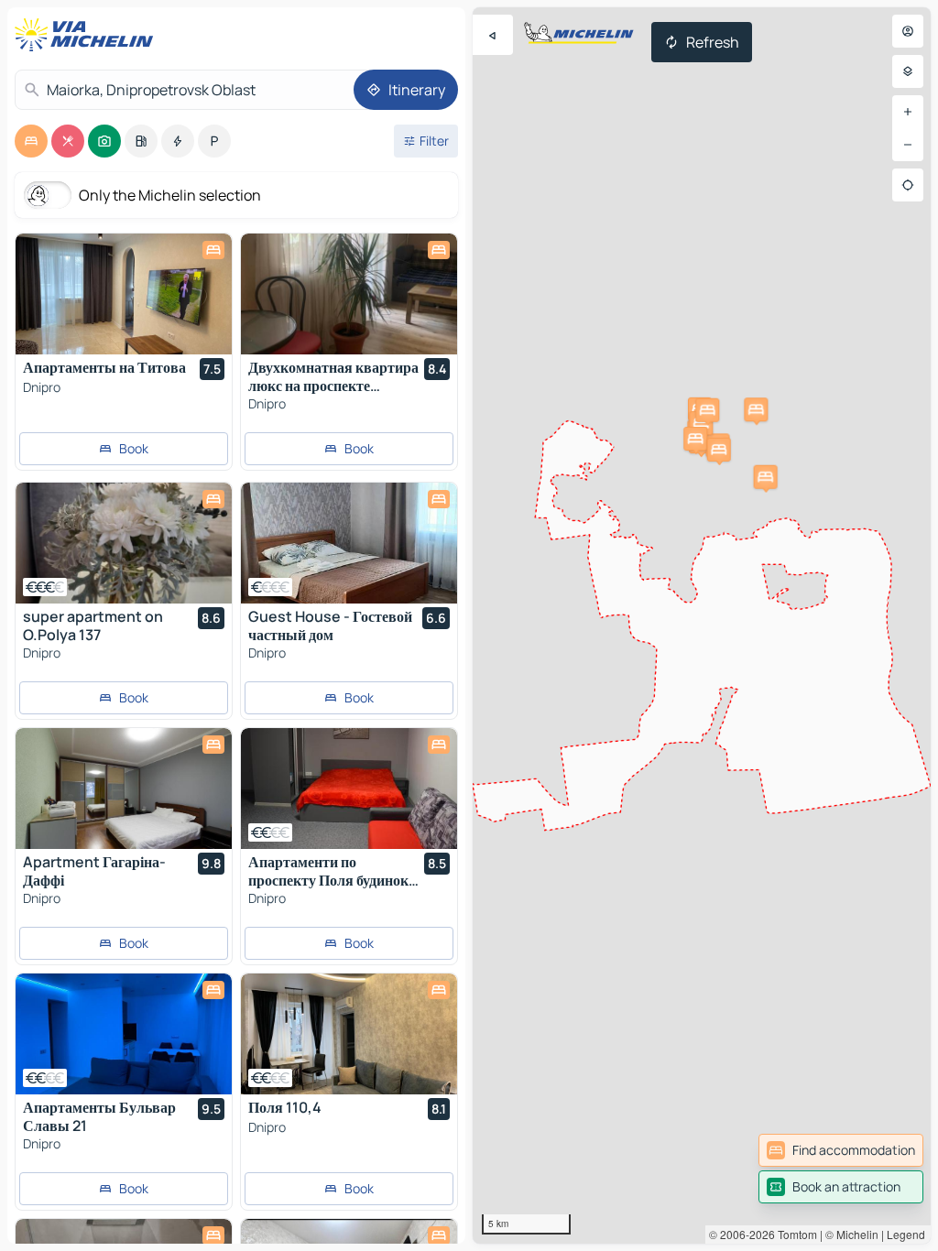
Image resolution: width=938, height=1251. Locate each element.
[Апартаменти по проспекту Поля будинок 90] (349, 788)
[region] (702, 625)
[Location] (907, 185)
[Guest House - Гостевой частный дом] (349, 543)
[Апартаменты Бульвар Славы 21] (124, 1034)
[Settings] (907, 71)
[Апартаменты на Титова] (124, 294)
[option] (31, 141)
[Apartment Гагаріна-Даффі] (124, 788)
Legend (906, 1234)
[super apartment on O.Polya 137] (124, 543)
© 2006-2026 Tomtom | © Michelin (793, 1234)
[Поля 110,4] (349, 1034)
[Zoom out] (907, 144)
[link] (840, 1150)
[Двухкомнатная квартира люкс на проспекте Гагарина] (349, 294)
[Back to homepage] (88, 35)
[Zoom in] (907, 111)
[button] (756, 409)
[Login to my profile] (907, 31)
